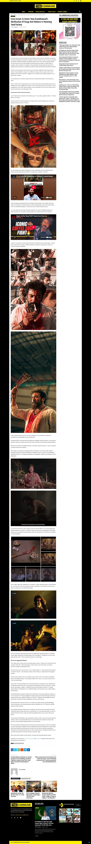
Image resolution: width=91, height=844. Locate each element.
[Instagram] (76, 1)
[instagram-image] (62, 811)
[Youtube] (81, 1)
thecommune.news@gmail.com (22, 814)
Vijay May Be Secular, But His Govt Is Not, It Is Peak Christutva (17, 794)
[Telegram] (25, 749)
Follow (78, 805)
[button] (79, 11)
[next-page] (55, 778)
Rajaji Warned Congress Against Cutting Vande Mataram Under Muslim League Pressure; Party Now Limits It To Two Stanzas (68, 75)
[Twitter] (15, 749)
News (23, 12)
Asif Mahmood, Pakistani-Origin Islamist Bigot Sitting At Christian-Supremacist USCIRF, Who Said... (44, 823)
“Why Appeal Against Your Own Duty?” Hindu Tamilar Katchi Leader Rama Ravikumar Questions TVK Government (69, 46)
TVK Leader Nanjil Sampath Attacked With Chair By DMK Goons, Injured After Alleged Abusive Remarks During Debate (69, 93)
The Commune (15, 27)
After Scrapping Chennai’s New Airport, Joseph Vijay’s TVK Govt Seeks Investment (33, 795)
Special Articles (40, 12)
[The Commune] (45, 6)
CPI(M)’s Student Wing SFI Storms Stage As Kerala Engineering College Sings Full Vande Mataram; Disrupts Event (69, 69)
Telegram (26, 738)
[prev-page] (54, 778)
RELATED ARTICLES (15, 778)
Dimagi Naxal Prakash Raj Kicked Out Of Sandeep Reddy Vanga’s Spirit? (68, 64)
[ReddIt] (22, 749)
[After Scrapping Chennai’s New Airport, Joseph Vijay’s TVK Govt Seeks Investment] (33, 786)
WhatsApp (31, 738)
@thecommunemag (69, 804)
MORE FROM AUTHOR (25, 778)
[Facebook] (74, 1)
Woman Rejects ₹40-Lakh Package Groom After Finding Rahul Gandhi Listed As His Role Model (69, 81)
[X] (78, 1)
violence (21, 743)
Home (12, 14)
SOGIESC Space (52, 12)
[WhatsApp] (18, 749)
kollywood (17, 743)
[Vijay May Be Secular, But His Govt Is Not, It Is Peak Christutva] (18, 786)
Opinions (30, 12)
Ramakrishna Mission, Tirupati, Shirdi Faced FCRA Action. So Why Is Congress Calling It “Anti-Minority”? (49, 795)
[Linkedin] (28, 749)
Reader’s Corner (62, 12)
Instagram (38, 738)
